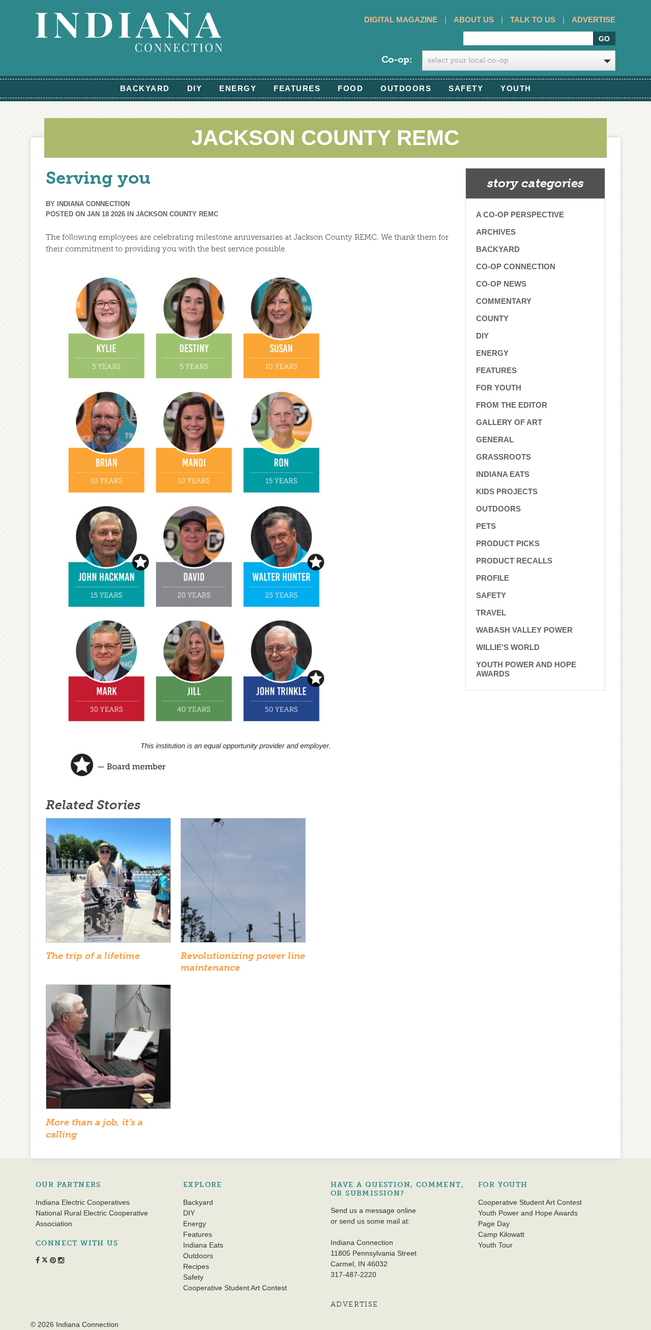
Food (350, 88)
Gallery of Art (509, 422)
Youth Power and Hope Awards (526, 669)
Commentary (503, 301)
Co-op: (396, 59)
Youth (515, 88)
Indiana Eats (502, 474)
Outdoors (405, 88)
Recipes (196, 1266)
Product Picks (508, 543)
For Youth (498, 387)
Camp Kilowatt (501, 1234)
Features (297, 88)
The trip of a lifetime (93, 955)
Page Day (494, 1224)
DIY (194, 88)
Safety (466, 88)
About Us (474, 19)
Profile (492, 578)
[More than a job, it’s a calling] (108, 1050)
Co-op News (501, 283)
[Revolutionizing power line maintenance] (243, 883)
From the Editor (511, 405)
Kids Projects (507, 491)
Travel (491, 612)
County (492, 318)
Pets (486, 526)
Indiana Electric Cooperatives (83, 1202)
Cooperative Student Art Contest (235, 1288)
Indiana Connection (93, 204)
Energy (237, 88)
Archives (496, 232)
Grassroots (503, 456)
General (495, 439)
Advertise (593, 19)
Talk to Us (532, 19)
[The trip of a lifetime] (108, 883)
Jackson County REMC (177, 214)
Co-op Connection (515, 266)
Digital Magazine (400, 19)
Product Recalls (514, 560)
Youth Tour (495, 1245)
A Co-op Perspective (520, 214)
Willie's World (508, 647)
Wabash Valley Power (524, 630)
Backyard (145, 88)
